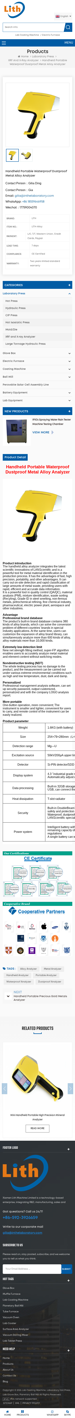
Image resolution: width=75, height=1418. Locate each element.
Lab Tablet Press (12, 1341)
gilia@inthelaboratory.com (22, 1232)
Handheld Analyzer (17, 975)
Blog (5, 1382)
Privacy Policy (31, 1403)
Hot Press (11, 301)
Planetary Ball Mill (13, 1306)
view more (40, 432)
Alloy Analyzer (28, 969)
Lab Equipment (13, 400)
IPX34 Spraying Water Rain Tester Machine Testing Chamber (51, 422)
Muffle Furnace (11, 1294)
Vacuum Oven (11, 1318)
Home (25, 56)
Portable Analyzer (46, 975)
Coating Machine (14, 369)
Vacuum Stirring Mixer (15, 1335)
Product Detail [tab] (15, 457)
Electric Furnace (51, 35)
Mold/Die (11, 330)
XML (17, 1403)
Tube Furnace (11, 1312)
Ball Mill (8, 377)
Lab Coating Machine (27, 35)
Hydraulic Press (15, 308)
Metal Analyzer (52, 969)
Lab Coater (9, 1323)
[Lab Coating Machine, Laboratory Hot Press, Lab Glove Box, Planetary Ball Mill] (14, 10)
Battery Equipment (15, 392)
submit (66, 1269)
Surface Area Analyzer (16, 1329)
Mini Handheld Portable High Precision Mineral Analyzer (37, 1117)
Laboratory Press (43, 56)
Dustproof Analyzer (49, 982)
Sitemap (7, 1403)
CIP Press (11, 315)
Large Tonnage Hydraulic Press (25, 344)
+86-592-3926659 (20, 1217)
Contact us (9, 1376)
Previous (4, 1088)
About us (8, 1370)
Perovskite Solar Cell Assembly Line (26, 385)
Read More (37, 1128)
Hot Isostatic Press (17, 322)
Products (8, 1364)
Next (70, 1088)
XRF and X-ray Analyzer (20, 337)
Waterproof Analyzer (18, 982)
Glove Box (9, 353)
